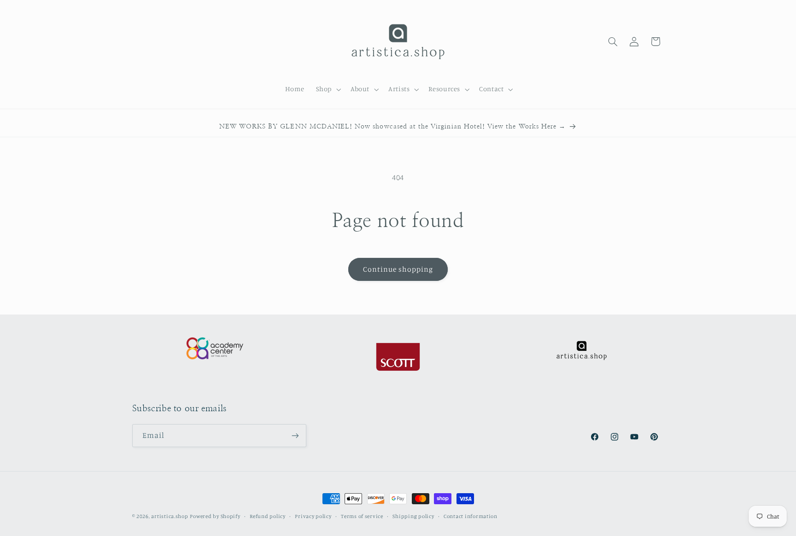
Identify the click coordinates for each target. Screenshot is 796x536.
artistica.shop (169, 516)
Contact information (471, 516)
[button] (327, 89)
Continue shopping (398, 269)
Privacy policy (313, 516)
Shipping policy (413, 516)
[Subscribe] (294, 435)
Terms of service (362, 516)
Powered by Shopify (215, 516)
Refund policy (268, 516)
